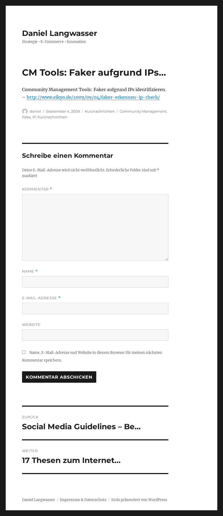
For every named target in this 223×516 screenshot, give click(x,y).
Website (31, 324)
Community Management (143, 111)
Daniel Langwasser (59, 33)
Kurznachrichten (100, 111)
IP (34, 117)
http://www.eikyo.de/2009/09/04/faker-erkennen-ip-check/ (93, 97)
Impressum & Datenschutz (83, 500)
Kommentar (37, 189)
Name (30, 271)
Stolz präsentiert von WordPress (139, 500)
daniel (35, 111)
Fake (26, 117)
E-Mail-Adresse (41, 298)
